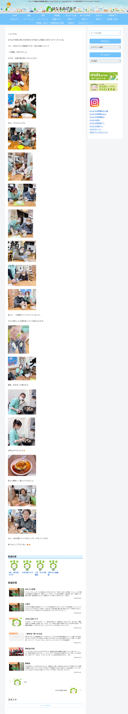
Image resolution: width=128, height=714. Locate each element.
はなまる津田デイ (96, 126)
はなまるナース (95, 129)
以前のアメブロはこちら (98, 132)
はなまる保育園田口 (97, 117)
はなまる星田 (94, 120)
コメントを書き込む (45, 705)
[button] (119, 33)
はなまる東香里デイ (97, 123)
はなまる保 (93, 114)
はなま (92, 111)
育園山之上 (102, 114)
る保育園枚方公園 (101, 111)
